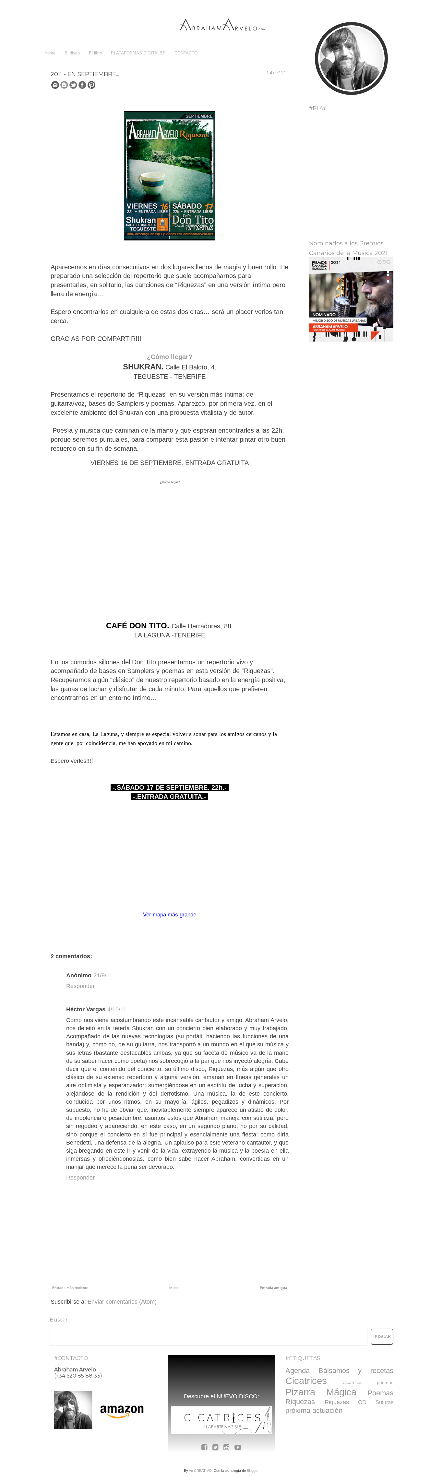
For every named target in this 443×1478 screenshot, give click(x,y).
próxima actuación (313, 1410)
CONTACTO (186, 53)
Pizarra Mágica (320, 1392)
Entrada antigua (273, 1288)
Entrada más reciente (70, 1288)
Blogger (252, 1470)
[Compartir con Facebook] (82, 85)
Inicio (174, 1288)
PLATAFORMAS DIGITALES (138, 53)
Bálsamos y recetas (355, 1371)
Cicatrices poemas (367, 1382)
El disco (72, 53)
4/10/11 (116, 1009)
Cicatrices (306, 1381)
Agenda (297, 1371)
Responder (80, 986)
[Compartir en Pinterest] (91, 85)
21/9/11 (103, 975)
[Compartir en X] (73, 85)
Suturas (384, 1402)
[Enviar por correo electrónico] (55, 85)
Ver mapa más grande (169, 914)
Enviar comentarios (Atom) (122, 1301)
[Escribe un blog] (64, 85)
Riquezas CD (345, 1402)
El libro (95, 53)
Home (49, 53)
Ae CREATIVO (200, 1470)
